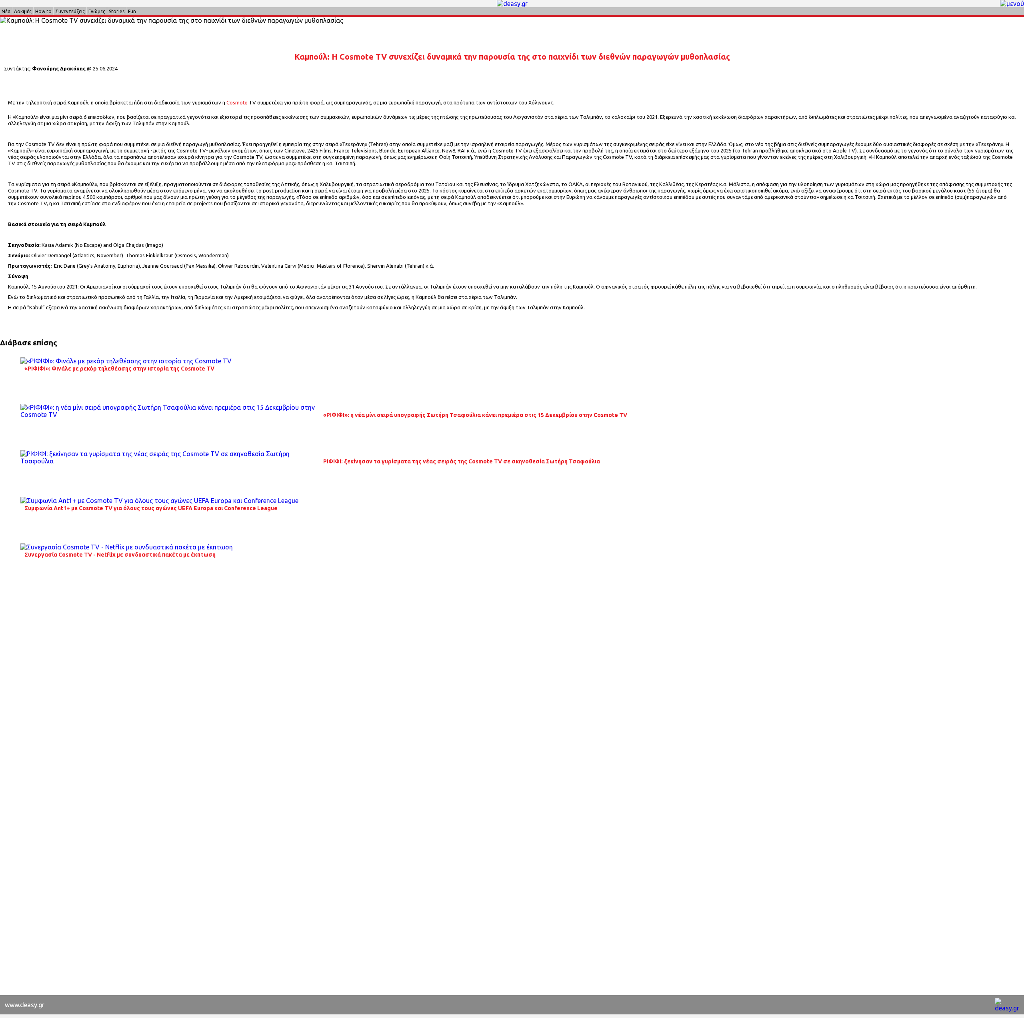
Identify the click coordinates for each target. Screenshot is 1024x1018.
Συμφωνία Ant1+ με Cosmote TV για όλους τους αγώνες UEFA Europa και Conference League (151, 508)
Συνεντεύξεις (70, 11)
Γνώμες (96, 11)
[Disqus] (512, 684)
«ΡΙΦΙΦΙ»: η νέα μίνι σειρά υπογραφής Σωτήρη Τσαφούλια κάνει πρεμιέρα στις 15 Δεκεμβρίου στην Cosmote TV (475, 415)
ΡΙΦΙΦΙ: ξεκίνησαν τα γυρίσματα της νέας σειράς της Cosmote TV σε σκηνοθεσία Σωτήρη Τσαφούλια (461, 461)
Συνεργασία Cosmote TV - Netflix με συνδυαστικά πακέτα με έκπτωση (120, 554)
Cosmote (237, 102)
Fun (132, 11)
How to (43, 11)
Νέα (6, 11)
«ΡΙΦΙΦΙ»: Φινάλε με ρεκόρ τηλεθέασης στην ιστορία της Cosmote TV (119, 368)
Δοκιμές (23, 11)
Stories (116, 11)
